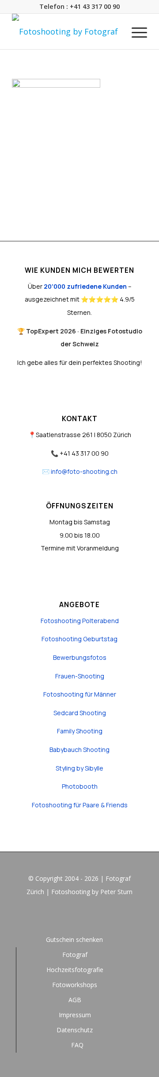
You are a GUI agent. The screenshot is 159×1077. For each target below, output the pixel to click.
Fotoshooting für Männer (79, 694)
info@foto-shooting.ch (84, 471)
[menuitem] (135, 31)
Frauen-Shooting (79, 676)
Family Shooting (79, 731)
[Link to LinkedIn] (92, 916)
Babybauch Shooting (79, 749)
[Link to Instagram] (79, 916)
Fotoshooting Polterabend (80, 620)
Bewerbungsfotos (79, 657)
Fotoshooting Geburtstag (79, 639)
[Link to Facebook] (66, 916)
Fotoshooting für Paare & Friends (80, 805)
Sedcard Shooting (79, 713)
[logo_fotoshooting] (66, 31)
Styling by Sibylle (79, 768)
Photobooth (80, 786)
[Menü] (135, 31)
